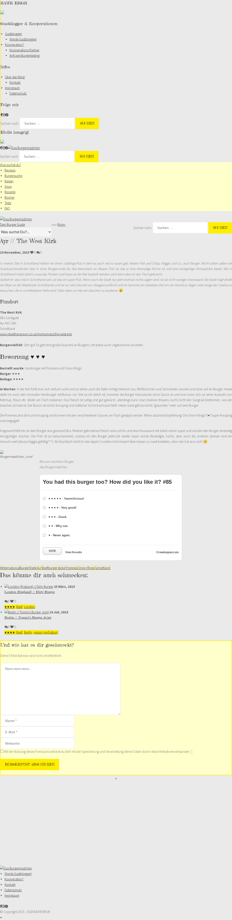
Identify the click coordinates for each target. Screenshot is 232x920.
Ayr (39, 568)
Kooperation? (14, 45)
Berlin (28, 632)
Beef (19, 607)
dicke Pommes (67, 568)
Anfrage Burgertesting (25, 55)
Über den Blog (15, 77)
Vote (52, 551)
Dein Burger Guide (12, 224)
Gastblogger (13, 34)
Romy (61, 224)
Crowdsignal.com (167, 552)
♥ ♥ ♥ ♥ (10, 607)
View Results (73, 552)
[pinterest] (6, 115)
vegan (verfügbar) (46, 632)
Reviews (10, 170)
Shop (8, 186)
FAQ (7, 208)
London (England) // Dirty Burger (30, 592)
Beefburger (49, 568)
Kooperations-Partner (24, 50)
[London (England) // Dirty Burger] (29, 586)
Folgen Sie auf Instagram (119, 787)
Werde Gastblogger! (23, 39)
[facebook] (1, 115)
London (29, 607)
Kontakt (15, 82)
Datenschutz (18, 93)
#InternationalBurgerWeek (18, 568)
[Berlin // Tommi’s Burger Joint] (27, 612)
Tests (8, 203)
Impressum (12, 88)
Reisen (9, 181)
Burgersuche (13, 176)
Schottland (102, 568)
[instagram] (3, 115)
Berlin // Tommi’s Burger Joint (28, 617)
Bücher (9, 197)
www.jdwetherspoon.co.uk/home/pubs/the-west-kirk (36, 334)
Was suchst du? (10, 165)
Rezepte (10, 192)
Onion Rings (86, 568)
